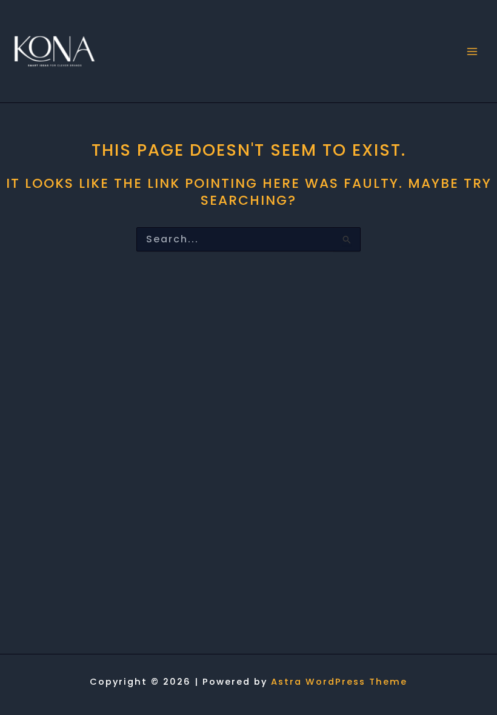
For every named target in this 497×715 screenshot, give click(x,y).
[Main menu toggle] (472, 51)
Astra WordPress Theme (339, 682)
